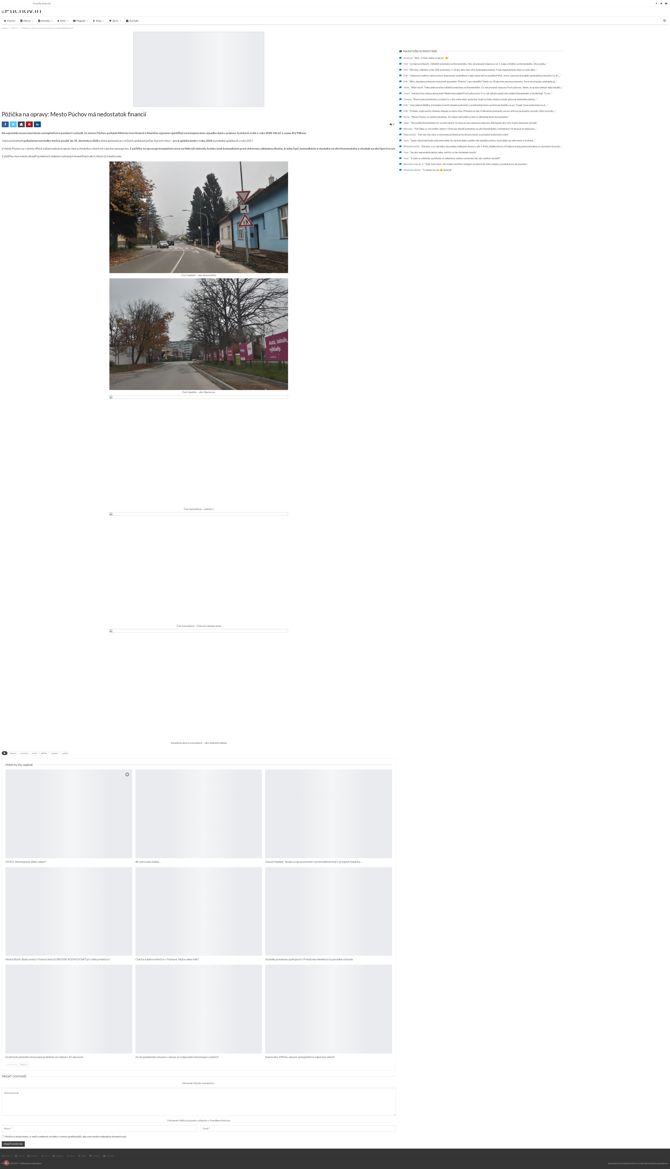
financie (13, 753)
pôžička (44, 753)
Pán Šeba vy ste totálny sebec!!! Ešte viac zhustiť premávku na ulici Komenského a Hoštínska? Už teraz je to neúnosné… (475, 128)
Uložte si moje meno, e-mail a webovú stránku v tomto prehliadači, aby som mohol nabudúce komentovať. (66, 1136)
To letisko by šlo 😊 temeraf (437, 170)
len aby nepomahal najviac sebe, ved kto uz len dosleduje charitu (443, 152)
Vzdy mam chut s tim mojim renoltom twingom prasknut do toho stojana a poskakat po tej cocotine (475, 164)
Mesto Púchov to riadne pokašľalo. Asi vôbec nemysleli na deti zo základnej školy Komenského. (460, 117)
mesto (34, 753)
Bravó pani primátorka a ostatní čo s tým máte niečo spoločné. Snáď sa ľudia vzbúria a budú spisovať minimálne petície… (475, 99)
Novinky (45, 20)
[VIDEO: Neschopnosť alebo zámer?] (68, 813)
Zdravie (96, 1156)
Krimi (63, 20)
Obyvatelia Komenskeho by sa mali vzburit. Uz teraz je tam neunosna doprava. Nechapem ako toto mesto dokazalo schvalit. (474, 122)
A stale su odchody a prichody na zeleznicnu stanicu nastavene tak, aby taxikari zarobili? (455, 158)
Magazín (81, 20)
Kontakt (134, 20)
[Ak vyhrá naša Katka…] (198, 813)
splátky (65, 753)
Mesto (27, 20)
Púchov (11, 20)
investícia (24, 753)
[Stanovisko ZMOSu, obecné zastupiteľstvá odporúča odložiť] (328, 1009)
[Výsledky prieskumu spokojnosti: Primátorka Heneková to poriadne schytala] (328, 911)
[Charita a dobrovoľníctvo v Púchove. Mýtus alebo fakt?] (198, 911)
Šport (115, 20)
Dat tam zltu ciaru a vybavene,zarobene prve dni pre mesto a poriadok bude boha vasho (463, 134)
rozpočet (54, 753)
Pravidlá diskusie (42, 3)
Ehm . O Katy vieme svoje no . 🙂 (431, 58)
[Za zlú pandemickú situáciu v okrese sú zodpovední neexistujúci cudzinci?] (198, 1009)
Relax (99, 20)
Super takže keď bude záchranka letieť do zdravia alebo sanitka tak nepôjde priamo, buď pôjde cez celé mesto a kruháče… (473, 140)
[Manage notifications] (6, 1163)
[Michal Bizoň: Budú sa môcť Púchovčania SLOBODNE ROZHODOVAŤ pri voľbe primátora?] (68, 911)
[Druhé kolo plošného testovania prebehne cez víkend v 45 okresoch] (68, 1009)
